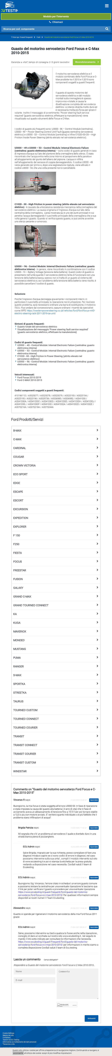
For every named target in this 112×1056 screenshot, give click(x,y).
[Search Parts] (107, 29)
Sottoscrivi (91, 1018)
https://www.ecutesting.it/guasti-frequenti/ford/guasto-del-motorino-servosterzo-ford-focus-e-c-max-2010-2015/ (53, 893)
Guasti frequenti (26, 37)
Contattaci (7, 1038)
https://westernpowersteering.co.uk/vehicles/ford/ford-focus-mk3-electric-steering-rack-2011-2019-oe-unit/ (55, 312)
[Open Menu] (107, 5)
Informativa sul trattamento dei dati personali (19, 1042)
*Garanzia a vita (9, 1044)
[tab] (56, 430)
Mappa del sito (8, 1035)
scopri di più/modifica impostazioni (57, 1053)
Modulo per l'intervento (56, 16)
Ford (38, 37)
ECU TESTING (9, 9)
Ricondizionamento (85, 62)
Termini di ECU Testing (11, 1040)
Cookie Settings (8, 1033)
